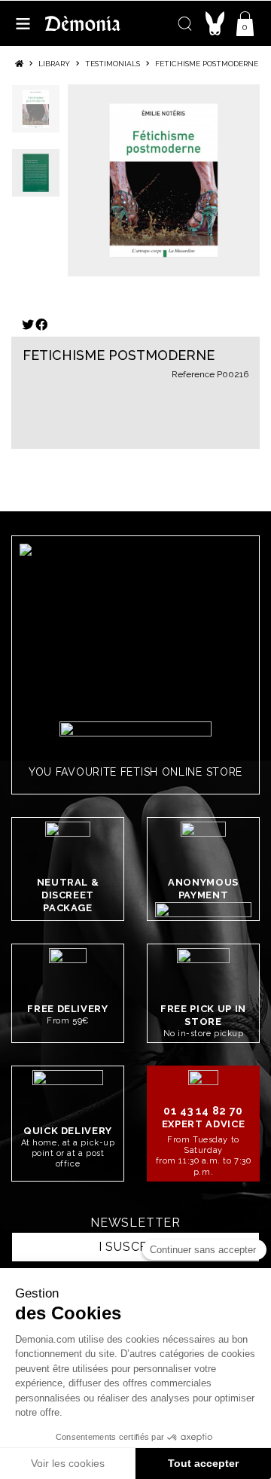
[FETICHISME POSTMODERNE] (164, 180)
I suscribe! (136, 1247)
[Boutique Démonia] (82, 23)
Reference (193, 374)
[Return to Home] (19, 64)
